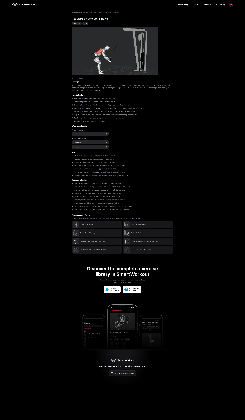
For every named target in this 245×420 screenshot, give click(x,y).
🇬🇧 (231, 5)
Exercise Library (182, 5)
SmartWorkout (76, 12)
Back (95, 12)
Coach (196, 5)
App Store (207, 5)
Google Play (220, 5)
